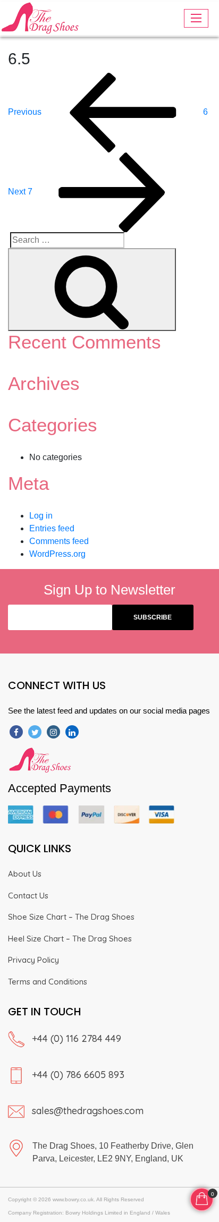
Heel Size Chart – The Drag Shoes (70, 939)
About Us (24, 874)
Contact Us (28, 895)
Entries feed (51, 528)
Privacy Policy (33, 960)
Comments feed (59, 541)
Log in (41, 515)
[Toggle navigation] (196, 18)
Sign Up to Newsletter (109, 590)
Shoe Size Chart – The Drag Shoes (71, 917)
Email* (60, 617)
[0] (202, 1197)
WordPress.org (57, 553)
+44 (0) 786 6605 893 (78, 1074)
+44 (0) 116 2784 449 (76, 1038)
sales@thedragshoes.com (88, 1111)
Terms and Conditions (47, 982)
